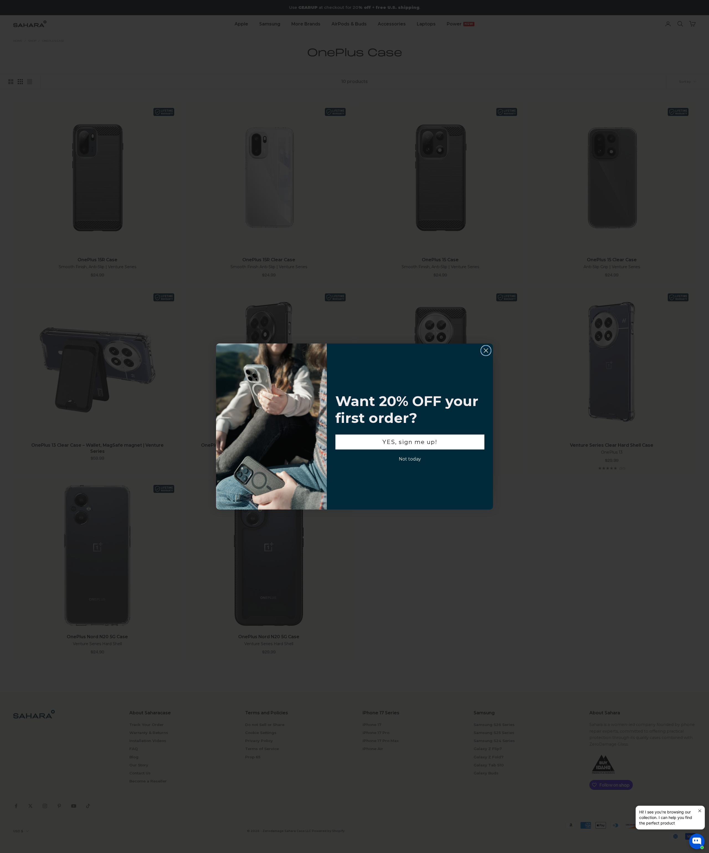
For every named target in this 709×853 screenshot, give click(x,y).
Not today (410, 459)
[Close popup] (700, 811)
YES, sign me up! (409, 442)
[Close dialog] (486, 350)
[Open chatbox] (697, 841)
